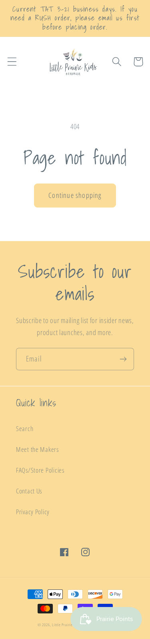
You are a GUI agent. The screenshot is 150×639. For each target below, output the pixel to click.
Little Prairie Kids (66, 624)
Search (24, 428)
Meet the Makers (37, 449)
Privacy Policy (33, 511)
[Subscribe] (123, 359)
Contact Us (29, 490)
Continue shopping (74, 195)
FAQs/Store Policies (40, 470)
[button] (12, 61)
